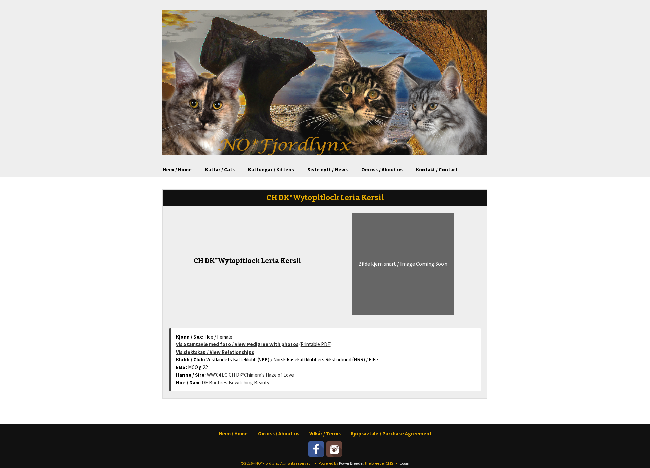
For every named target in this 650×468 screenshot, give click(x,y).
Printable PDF (315, 344)
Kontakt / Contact (437, 169)
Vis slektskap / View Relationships (215, 352)
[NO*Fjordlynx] (325, 82)
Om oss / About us (382, 169)
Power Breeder (351, 463)
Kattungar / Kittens (271, 169)
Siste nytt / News (327, 169)
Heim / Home (177, 169)
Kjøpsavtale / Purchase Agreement (391, 433)
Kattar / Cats (220, 169)
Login (404, 463)
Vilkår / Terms (325, 433)
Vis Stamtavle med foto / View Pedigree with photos (237, 344)
